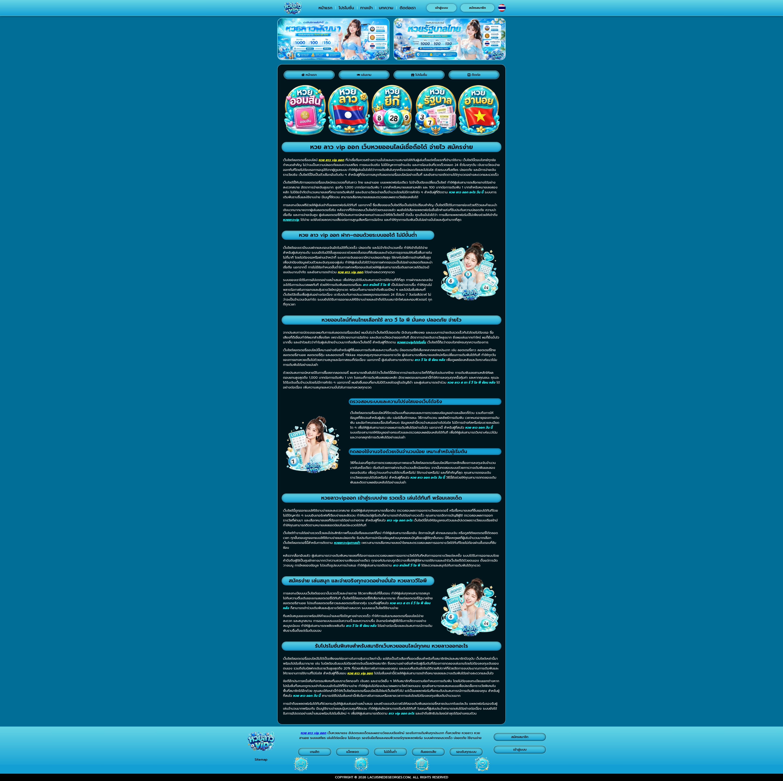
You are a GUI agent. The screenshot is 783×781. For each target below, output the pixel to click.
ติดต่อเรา (408, 8)
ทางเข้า (366, 8)
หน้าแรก (325, 8)
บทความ (386, 8)
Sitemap (261, 759)
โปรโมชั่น (346, 8)
